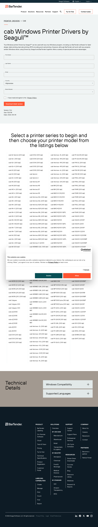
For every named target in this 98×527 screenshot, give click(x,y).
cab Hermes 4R (35, 185)
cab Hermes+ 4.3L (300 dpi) (39, 345)
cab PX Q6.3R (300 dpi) (79, 159)
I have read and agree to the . (22, 98)
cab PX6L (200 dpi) (78, 201)
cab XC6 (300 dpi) (78, 327)
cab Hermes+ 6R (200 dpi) (59, 178)
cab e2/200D (13, 312)
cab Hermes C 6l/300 (37, 243)
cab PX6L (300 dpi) (78, 205)
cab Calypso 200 (14, 304)
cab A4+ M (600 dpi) (15, 224)
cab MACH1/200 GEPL (58, 212)
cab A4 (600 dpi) (14, 185)
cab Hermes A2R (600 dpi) (38, 208)
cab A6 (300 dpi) (14, 235)
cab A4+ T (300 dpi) (15, 228)
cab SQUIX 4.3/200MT (79, 243)
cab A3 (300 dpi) (14, 174)
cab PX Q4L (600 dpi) (58, 327)
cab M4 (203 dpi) (56, 185)
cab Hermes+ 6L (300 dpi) (59, 174)
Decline (48, 275)
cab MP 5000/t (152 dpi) (59, 285)
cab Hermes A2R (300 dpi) (38, 205)
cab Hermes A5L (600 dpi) (38, 231)
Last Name (8, 63)
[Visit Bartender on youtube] (88, 516)
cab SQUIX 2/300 (78, 216)
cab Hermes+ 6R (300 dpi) (59, 182)
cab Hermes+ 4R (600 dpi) (59, 166)
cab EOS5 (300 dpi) (36, 170)
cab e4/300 (12, 331)
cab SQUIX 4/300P (78, 285)
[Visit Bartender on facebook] (80, 516)
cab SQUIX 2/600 (78, 224)
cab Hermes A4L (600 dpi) (38, 216)
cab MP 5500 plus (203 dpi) (60, 304)
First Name (8, 55)
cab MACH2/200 (56, 231)
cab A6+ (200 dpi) (15, 239)
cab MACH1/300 (56, 220)
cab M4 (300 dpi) (56, 189)
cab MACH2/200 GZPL (58, 239)
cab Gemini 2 (34, 178)
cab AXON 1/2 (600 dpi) (16, 285)
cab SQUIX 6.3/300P (79, 319)
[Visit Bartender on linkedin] (76, 516)
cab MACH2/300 (56, 243)
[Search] (61, 12)
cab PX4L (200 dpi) (78, 178)
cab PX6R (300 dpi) (78, 212)
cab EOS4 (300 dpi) (36, 163)
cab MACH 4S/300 (57, 201)
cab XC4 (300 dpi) (78, 323)
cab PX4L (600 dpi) (78, 185)
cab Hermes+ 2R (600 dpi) (38, 338)
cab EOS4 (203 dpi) (36, 159)
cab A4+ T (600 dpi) (15, 231)
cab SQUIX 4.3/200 (78, 231)
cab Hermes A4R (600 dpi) (38, 224)
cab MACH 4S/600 (57, 205)
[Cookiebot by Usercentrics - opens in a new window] (82, 250)
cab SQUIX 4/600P (78, 304)
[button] (68, 384)
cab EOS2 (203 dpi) (15, 342)
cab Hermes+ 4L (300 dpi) (38, 361)
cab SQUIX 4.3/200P (79, 247)
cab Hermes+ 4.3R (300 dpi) (39, 353)
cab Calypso (13, 300)
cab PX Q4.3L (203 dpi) (58, 308)
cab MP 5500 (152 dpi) (58, 293)
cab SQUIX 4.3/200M (79, 235)
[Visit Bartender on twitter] (84, 516)
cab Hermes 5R (35, 193)
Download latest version (14, 104)
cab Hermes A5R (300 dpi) (38, 235)
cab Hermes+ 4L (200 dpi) (38, 357)
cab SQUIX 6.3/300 (78, 316)
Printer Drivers (12, 21)
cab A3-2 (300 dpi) (15, 178)
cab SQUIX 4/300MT (79, 281)
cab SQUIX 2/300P (78, 220)
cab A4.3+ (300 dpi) (15, 193)
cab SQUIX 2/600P (78, 228)
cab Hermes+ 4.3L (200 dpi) (39, 342)
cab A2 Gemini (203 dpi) (17, 155)
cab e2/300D (13, 319)
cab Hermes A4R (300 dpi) (38, 220)
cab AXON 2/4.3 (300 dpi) (17, 296)
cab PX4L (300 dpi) (78, 182)
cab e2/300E (13, 323)
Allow (77, 275)
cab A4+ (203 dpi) (14, 197)
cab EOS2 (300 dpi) (36, 155)
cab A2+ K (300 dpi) (15, 166)
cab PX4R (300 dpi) (78, 193)
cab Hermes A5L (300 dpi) (38, 228)
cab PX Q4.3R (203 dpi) (58, 316)
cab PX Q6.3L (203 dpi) (58, 338)
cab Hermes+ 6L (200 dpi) (59, 170)
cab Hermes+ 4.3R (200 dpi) (39, 349)
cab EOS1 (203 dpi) (15, 335)
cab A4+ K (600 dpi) (15, 216)
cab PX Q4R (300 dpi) (58, 331)
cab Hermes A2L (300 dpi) (38, 197)
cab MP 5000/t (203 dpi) (59, 289)
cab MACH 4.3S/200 (58, 193)
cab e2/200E (13, 316)
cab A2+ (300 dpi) (15, 159)
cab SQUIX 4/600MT (79, 300)
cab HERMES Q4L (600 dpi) (39, 290)
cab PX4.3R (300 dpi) (79, 174)
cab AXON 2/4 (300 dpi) (17, 289)
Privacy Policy (53, 262)
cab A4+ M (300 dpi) (15, 220)
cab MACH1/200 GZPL (58, 216)
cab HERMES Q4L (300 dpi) (39, 286)
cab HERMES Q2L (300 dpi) (39, 247)
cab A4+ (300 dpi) (15, 201)
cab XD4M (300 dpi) (78, 335)
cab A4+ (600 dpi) (15, 205)
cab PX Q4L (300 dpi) (58, 323)
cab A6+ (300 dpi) (15, 243)
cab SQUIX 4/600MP (79, 296)
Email (6, 72)
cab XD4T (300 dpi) (78, 338)
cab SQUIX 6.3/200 (78, 308)
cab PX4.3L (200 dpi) (79, 163)
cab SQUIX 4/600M (78, 293)
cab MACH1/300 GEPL (58, 224)
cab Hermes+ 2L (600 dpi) (38, 330)
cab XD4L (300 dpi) (78, 331)
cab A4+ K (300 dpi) (15, 212)
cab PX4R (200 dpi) (78, 189)
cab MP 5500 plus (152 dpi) (60, 300)
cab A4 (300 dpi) (14, 182)
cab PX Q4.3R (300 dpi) (58, 319)
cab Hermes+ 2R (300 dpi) (38, 334)
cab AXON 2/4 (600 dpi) (17, 293)
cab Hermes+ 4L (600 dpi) (59, 155)
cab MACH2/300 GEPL (58, 247)
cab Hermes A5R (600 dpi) (38, 239)
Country (7, 80)
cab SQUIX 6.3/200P (79, 312)
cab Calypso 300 (14, 308)
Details (86, 270)
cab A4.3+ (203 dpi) (15, 189)
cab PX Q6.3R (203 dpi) (79, 155)
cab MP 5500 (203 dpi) (58, 296)
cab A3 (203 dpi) (14, 170)
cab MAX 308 (55, 281)
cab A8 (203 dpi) (14, 247)
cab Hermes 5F (35, 189)
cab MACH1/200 (56, 208)
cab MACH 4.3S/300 (58, 197)
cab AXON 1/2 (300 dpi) (16, 281)
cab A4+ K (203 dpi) (15, 208)
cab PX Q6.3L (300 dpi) (58, 342)
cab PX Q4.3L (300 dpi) (58, 312)
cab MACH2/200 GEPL (58, 235)
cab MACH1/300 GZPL (58, 228)
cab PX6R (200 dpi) (78, 208)
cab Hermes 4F (35, 182)
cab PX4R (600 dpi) (78, 197)
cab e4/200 (12, 327)
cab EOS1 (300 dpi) (15, 338)
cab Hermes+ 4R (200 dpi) (59, 159)
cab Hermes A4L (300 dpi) (38, 212)
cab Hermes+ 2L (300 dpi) (38, 326)
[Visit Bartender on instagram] (91, 516)
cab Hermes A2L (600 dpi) (38, 201)
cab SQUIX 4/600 (78, 289)
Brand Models (9, 89)
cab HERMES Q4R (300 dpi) (39, 294)
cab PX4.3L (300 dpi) (79, 166)
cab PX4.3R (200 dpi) (79, 170)
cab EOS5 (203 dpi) (36, 166)
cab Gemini (33, 174)
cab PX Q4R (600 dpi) (58, 335)
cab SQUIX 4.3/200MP (79, 239)
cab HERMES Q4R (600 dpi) (39, 298)
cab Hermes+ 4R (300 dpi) (59, 163)
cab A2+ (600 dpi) (15, 163)
